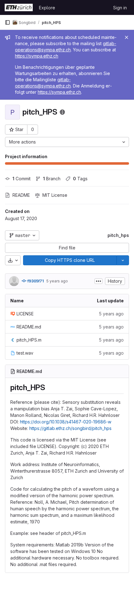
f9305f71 (35, 281)
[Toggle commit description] (98, 281)
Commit (21, 178)
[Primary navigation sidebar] (7, 22)
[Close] (126, 37)
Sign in (120, 7)
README (21, 195)
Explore (47, 7)
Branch (51, 178)
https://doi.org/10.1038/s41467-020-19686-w (65, 421)
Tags (80, 178)
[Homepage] (18, 7)
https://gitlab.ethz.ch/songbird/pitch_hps (70, 428)
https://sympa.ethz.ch (36, 56)
